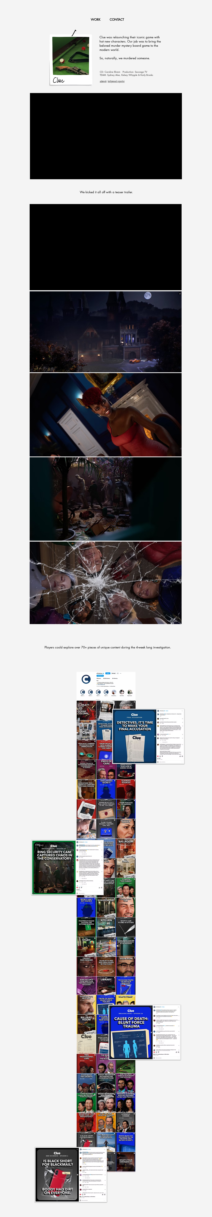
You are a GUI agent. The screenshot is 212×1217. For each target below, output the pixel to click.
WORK (96, 20)
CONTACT (117, 20)
